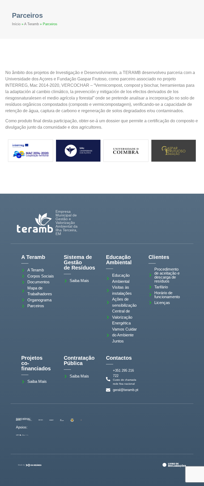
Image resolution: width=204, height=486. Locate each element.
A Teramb (31, 24)
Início (16, 24)
